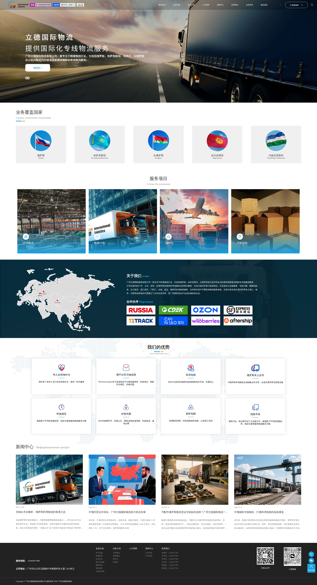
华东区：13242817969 (170, 559)
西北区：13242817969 (170, 568)
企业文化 (99, 559)
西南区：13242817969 (170, 565)
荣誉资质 (99, 568)
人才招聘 (205, 5)
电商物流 (116, 556)
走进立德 (176, 5)
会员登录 (249, 5)
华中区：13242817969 (170, 562)
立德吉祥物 (100, 571)
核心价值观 (100, 562)
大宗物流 (116, 553)
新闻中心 (220, 5)
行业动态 (148, 556)
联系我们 (234, 5)
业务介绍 (191, 5)
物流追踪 (264, 5)
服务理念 (99, 565)
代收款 (115, 562)
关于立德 (99, 553)
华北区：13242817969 (170, 556)
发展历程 (99, 556)
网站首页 (161, 5)
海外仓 (115, 559)
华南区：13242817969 (170, 553)
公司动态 (148, 553)
